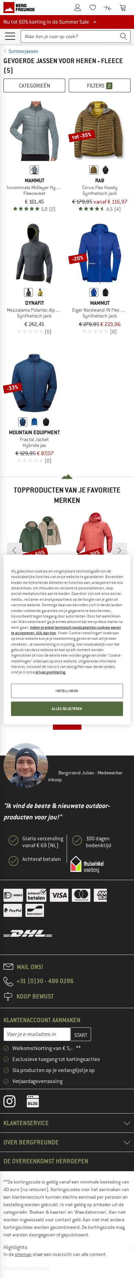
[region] (67, 640)
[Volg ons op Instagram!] (14, 1103)
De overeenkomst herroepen (45, 1161)
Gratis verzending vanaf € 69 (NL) (42, 842)
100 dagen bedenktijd (98, 842)
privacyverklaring (50, 672)
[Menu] (10, 36)
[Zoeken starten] (124, 36)
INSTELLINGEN (67, 690)
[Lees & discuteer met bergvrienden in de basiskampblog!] (38, 1103)
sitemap (23, 1254)
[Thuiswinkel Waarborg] (86, 864)
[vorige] (14, 550)
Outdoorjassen (23, 51)
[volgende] (119, 550)
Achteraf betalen (41, 859)
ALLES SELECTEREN (67, 708)
